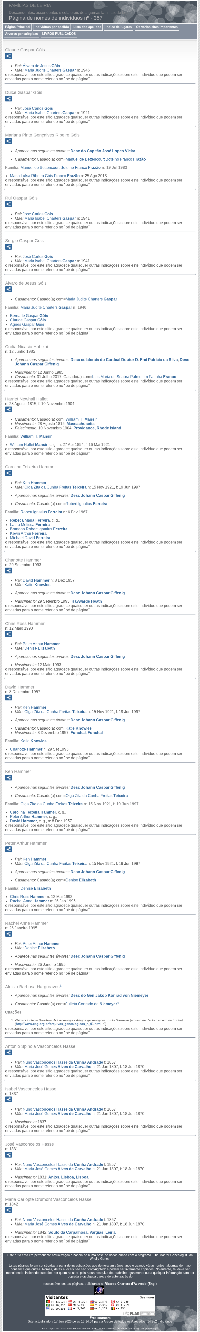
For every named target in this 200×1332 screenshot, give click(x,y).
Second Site (80, 1328)
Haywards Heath (86, 601)
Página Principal (17, 27)
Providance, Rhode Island (97, 428)
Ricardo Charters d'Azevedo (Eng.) (131, 1284)
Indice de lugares (119, 27)
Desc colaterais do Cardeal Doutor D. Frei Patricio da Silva (124, 360)
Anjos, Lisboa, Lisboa (68, 1177)
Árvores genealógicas (21, 34)
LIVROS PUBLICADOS (59, 34)
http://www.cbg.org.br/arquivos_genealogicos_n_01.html (58, 1024)
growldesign (151, 1328)
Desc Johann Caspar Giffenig (97, 495)
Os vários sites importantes (157, 27)
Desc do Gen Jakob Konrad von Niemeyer (109, 995)
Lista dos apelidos (87, 27)
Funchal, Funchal (86, 733)
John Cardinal (106, 1328)
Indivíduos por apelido (52, 27)
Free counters (100, 1318)
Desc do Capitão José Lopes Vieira (102, 151)
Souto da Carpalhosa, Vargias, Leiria (82, 1232)
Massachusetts (81, 424)
